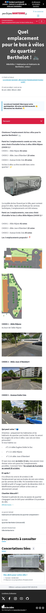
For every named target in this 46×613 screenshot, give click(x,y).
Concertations (7, 20)
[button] (8, 505)
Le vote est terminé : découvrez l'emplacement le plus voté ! (23, 81)
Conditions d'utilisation (9, 593)
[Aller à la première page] (17, 13)
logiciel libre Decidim (20, 610)
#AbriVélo (11, 64)
